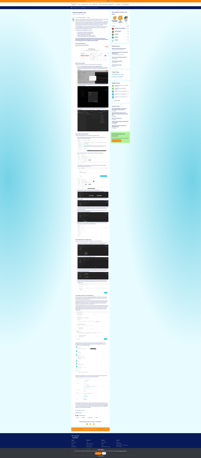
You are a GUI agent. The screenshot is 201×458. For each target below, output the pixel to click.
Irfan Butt (116, 88)
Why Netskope (73, 442)
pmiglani (125, 21)
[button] (118, 4)
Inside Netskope (83, 7)
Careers (102, 443)
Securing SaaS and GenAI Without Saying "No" (119, 57)
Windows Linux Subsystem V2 (117, 118)
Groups (100, 4)
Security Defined (89, 446)
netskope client (121, 76)
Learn (78, 7)
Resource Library (89, 445)
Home (73, 7)
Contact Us (118, 442)
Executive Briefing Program (105, 446)
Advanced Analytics (115, 74)
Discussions (114, 66)
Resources (106, 4)
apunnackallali (118, 31)
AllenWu (116, 37)
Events (103, 4)
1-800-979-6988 (119, 443)
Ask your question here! (117, 140)
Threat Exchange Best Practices (117, 61)
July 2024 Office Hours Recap (117, 64)
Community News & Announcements (118, 49)
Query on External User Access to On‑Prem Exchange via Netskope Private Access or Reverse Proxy (120, 113)
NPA (122, 74)
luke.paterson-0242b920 (120, 28)
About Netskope (104, 442)
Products (72, 443)
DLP (120, 74)
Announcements (114, 76)
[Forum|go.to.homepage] (73, 4)
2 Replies (115, 123)
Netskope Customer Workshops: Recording (119, 48)
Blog (87, 442)
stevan (76, 17)
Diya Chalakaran (120, 22)
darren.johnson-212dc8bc (115, 21)
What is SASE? (73, 446)
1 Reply (114, 116)
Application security (79, 412)
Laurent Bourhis (118, 85)
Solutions (72, 445)
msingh (116, 91)
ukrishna (116, 34)
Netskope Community (89, 443)
